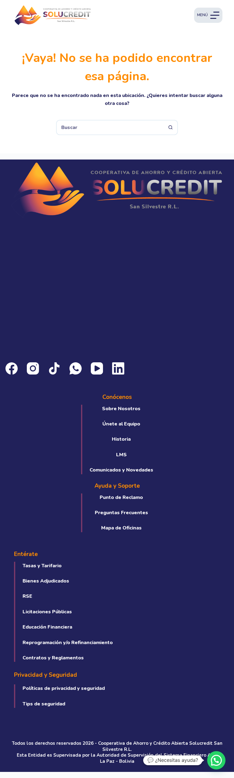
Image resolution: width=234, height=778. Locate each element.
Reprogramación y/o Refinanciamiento (68, 642)
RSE (27, 596)
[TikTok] (54, 368)
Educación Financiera (47, 627)
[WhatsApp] (75, 368)
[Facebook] (11, 368)
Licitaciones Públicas (47, 611)
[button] (216, 760)
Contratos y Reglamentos (53, 657)
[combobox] (110, 127)
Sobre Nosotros (121, 408)
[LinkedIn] (118, 368)
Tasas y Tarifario (42, 565)
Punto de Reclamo (121, 497)
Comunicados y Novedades (121, 470)
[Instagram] (33, 368)
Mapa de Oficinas (121, 528)
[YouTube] (97, 368)
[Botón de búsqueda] (170, 127)
